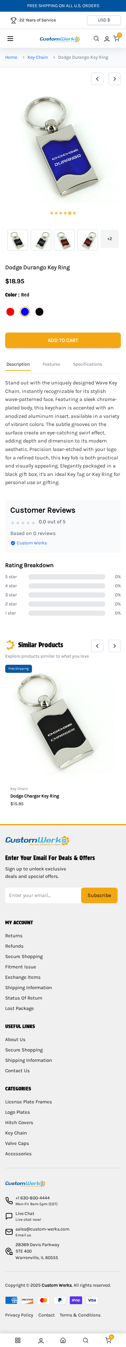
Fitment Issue (20, 967)
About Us (15, 1039)
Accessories (18, 1154)
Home (11, 57)
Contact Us (17, 1071)
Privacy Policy (19, 1315)
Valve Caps (17, 1143)
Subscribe (99, 895)
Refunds (14, 946)
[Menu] (16, 38)
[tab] (51, 213)
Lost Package (19, 1008)
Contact (46, 1315)
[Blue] (25, 312)
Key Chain (37, 57)
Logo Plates (17, 1112)
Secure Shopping (24, 956)
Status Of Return (23, 998)
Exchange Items (23, 977)
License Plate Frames (28, 1102)
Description (18, 364)
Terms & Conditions (80, 1315)
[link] (106, 38)
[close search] (96, 38)
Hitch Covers (19, 1122)
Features (51, 364)
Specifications (87, 364)
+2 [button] (109, 238)
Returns (14, 936)
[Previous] (97, 79)
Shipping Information (28, 987)
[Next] (115, 79)
